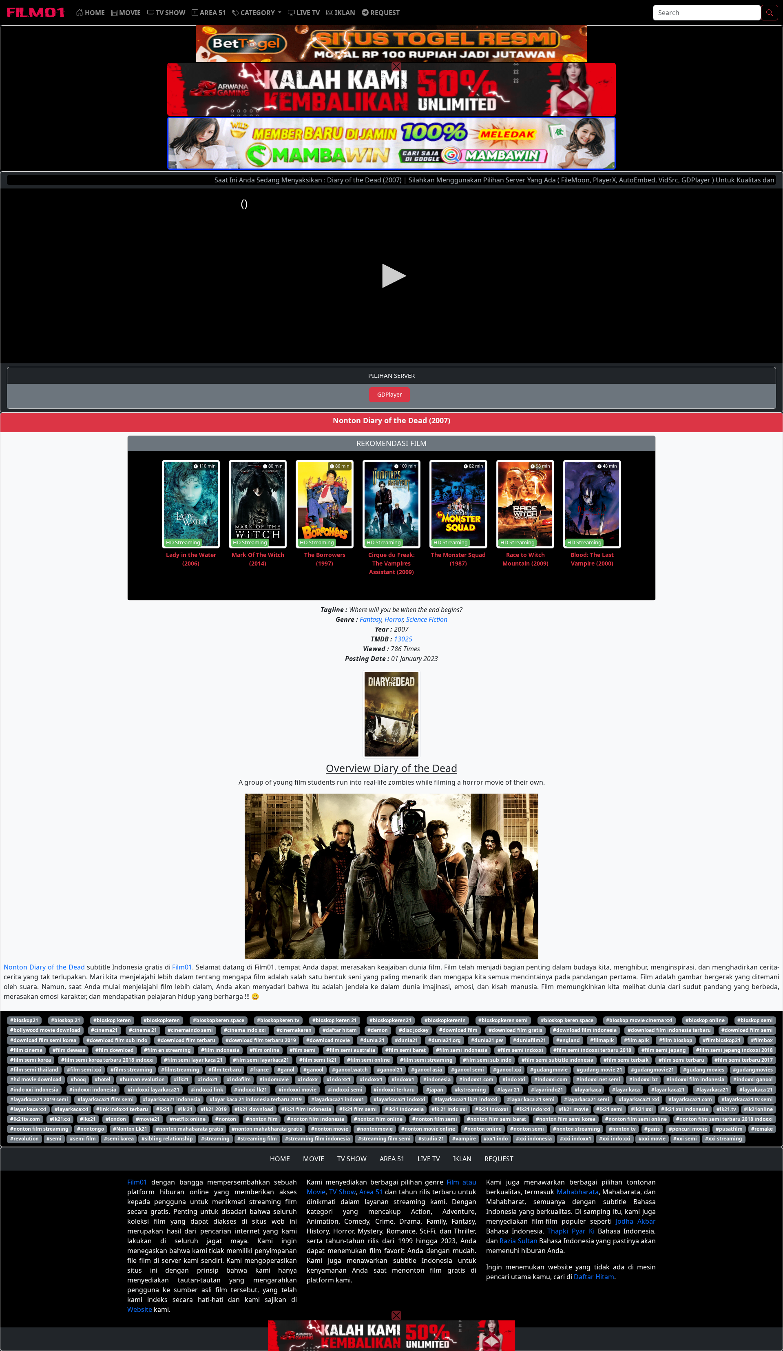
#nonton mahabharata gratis (267, 1128)
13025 (403, 638)
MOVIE (313, 1158)
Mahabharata (578, 1191)
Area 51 (371, 1191)
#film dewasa (69, 1050)
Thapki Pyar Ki (570, 1231)
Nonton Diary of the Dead (44, 967)
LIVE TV (429, 1158)
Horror (394, 619)
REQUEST (498, 1158)
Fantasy (370, 619)
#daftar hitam (340, 1030)
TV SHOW (352, 1158)
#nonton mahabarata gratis (189, 1128)
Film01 (182, 967)
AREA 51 (392, 1158)
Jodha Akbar (636, 1221)
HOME (280, 1158)
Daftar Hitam (594, 1276)
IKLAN (462, 1158)
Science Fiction (426, 619)
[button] (257, 12)
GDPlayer (389, 394)
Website (139, 1309)
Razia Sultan (518, 1240)
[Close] (396, 66)
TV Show (342, 1191)
